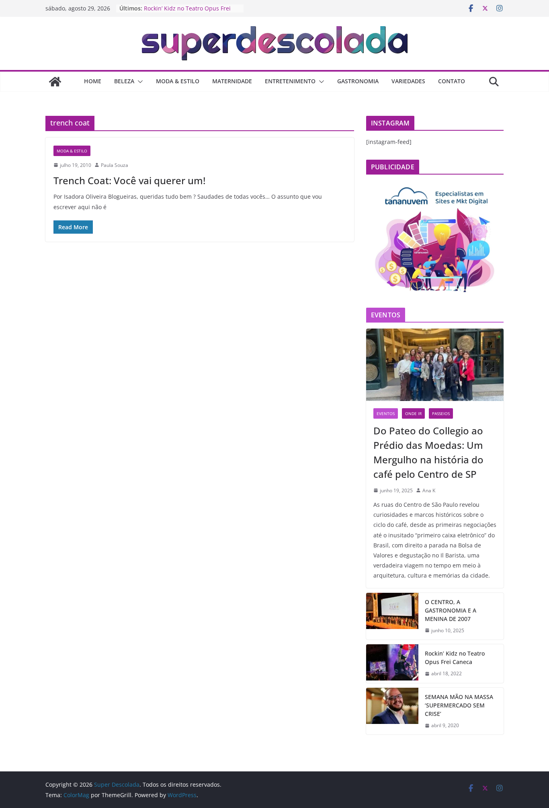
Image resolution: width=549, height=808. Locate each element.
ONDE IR (413, 413)
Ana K (428, 490)
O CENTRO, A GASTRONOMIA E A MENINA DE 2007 (450, 610)
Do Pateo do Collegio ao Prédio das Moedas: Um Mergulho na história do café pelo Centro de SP (428, 452)
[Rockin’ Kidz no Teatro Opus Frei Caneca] (392, 663)
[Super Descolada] (55, 81)
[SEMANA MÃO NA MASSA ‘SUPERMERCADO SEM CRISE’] (392, 711)
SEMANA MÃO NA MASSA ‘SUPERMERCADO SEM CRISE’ (459, 705)
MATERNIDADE (232, 81)
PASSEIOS (441, 413)
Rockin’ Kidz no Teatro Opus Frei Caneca (455, 658)
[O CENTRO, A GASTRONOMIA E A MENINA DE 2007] (392, 616)
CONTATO (451, 81)
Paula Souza (114, 165)
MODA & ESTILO (177, 81)
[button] (138, 82)
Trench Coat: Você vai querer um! (129, 180)
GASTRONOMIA (358, 81)
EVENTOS (386, 413)
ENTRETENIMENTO (290, 81)
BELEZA (124, 81)
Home (92, 81)
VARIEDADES (408, 81)
